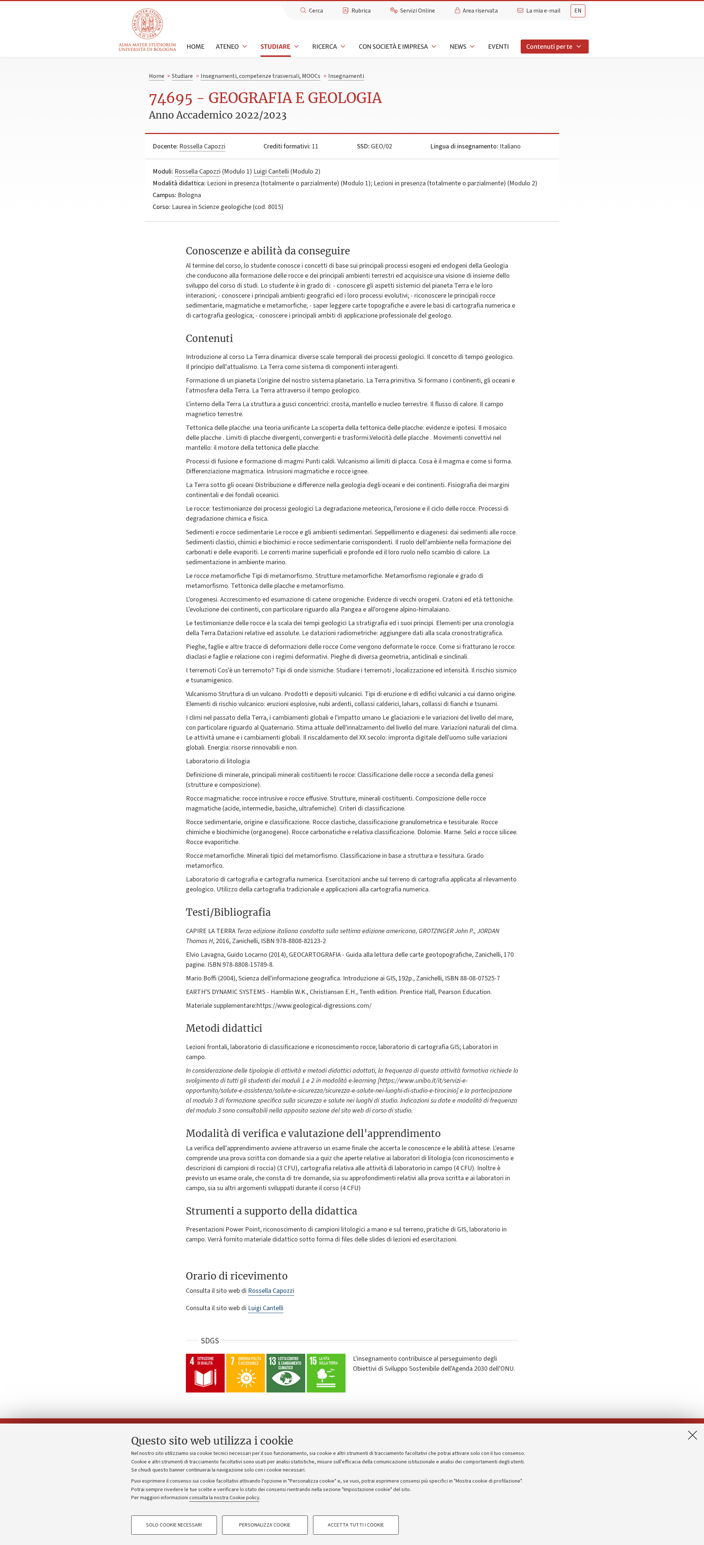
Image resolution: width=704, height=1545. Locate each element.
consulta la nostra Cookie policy (224, 1497)
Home (195, 46)
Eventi (498, 46)
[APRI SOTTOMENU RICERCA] (342, 46)
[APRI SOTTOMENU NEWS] (471, 46)
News (458, 46)
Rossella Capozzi (202, 146)
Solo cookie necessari (174, 1525)
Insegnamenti (346, 76)
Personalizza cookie (264, 1525)
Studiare (275, 46)
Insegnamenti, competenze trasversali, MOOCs (260, 76)
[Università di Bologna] (148, 30)
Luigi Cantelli (271, 171)
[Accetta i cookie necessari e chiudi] (692, 1435)
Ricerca (324, 46)
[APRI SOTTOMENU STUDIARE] (295, 46)
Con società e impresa (393, 46)
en (578, 11)
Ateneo (227, 46)
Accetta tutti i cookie (356, 1525)
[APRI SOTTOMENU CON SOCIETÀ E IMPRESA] (433, 46)
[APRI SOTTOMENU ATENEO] (244, 46)
